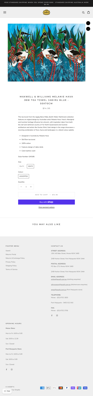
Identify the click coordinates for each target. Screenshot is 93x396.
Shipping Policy (11, 266)
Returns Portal (11, 254)
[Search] (83, 12)
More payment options (47, 207)
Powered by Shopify (13, 390)
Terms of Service (11, 269)
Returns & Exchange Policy (15, 258)
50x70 (21, 166)
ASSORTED (23, 176)
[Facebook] (52, 315)
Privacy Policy (10, 262)
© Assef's (10, 387)
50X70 (30, 166)
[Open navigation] (4, 12)
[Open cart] (88, 12)
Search (8, 251)
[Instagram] (57, 315)
